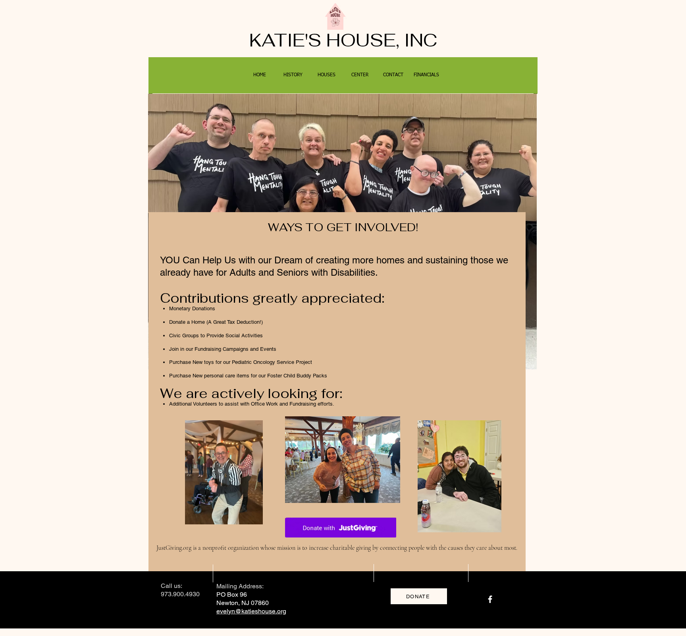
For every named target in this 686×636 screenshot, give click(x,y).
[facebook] (490, 599)
